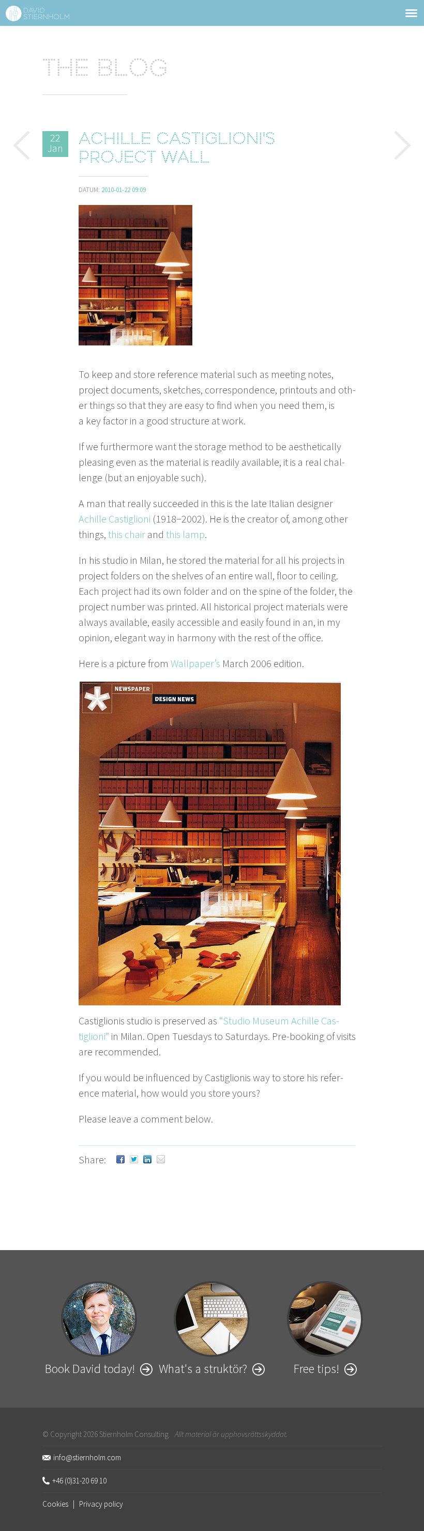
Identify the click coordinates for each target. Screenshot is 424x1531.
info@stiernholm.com (87, 1457)
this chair (126, 534)
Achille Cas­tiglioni (114, 518)
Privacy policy (101, 1504)
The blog (105, 70)
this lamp (185, 534)
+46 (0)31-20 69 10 (79, 1481)
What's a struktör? (203, 1369)
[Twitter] (134, 1159)
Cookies (55, 1504)
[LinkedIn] (147, 1159)
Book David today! (90, 1369)
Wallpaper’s (195, 663)
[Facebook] (120, 1159)
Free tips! (316, 1369)
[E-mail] (161, 1159)
